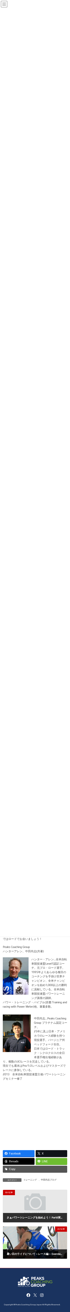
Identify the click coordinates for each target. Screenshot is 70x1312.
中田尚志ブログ (49, 1179)
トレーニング (30, 1179)
